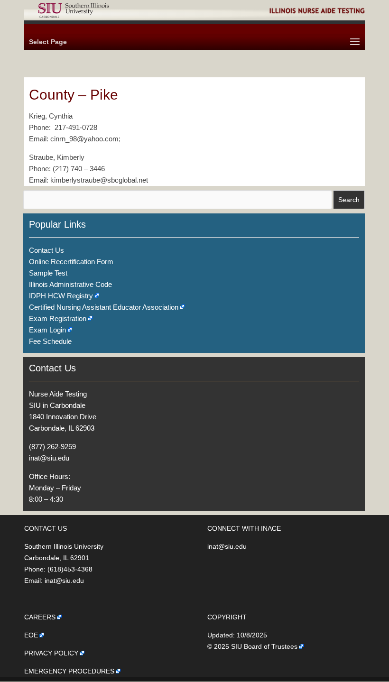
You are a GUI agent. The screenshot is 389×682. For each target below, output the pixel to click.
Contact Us (46, 250)
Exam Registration (57, 318)
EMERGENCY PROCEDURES (69, 671)
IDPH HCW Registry (61, 296)
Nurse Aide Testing (58, 394)
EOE (31, 635)
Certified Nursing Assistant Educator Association (103, 307)
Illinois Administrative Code (70, 284)
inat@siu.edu (49, 458)
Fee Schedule (50, 341)
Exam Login (47, 330)
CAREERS (40, 617)
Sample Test (48, 273)
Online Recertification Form (71, 262)
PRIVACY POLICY (51, 653)
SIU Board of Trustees (264, 646)
